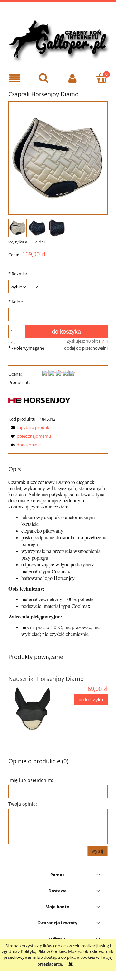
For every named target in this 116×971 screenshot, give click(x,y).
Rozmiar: (18, 274)
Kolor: (15, 302)
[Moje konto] (72, 78)
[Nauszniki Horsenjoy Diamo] (33, 709)
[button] (14, 78)
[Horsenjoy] (39, 400)
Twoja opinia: (22, 804)
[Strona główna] (58, 39)
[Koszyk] (101, 78)
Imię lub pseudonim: (30, 780)
